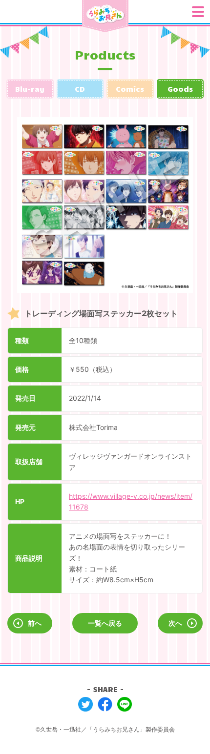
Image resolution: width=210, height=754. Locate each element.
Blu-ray (29, 88)
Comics (130, 88)
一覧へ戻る (105, 623)
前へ (35, 623)
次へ (175, 623)
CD (80, 88)
